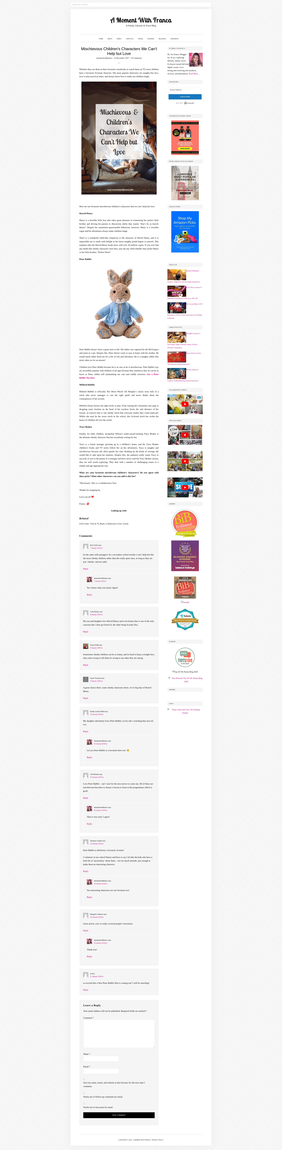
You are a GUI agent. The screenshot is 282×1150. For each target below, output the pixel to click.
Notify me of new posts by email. (98, 1107)
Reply (85, 569)
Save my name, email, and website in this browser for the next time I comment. (114, 1084)
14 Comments (136, 58)
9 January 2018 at (96, 648)
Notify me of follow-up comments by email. (103, 1097)
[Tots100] (185, 602)
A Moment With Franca (141, 20)
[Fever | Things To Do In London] (185, 167)
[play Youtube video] (185, 404)
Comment (88, 1018)
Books (102, 524)
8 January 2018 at (96, 614)
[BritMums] (185, 510)
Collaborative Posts (114, 524)
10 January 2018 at (96, 714)
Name (86, 1054)
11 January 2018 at (96, 976)
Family (125, 524)
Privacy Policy (157, 1140)
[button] (183, 36)
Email (86, 1066)
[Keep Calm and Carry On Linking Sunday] (185, 710)
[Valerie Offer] (185, 122)
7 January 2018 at (96, 548)
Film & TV (94, 524)
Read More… (194, 74)
